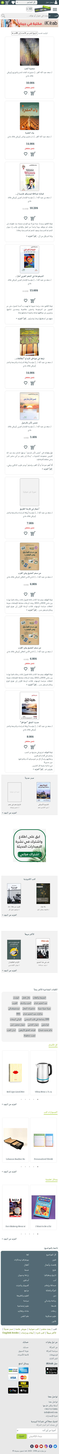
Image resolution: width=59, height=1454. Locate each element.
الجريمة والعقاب (39, 998)
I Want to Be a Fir (43, 1226)
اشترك (21, 1436)
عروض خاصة (21, 1329)
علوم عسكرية (50, 1316)
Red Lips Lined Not (15, 1092)
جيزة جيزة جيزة (44, 1009)
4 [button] (25, 1099)
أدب (54, 1280)
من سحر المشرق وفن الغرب (29, 573)
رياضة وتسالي (50, 1301)
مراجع (26, 1291)
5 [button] (21, 1099)
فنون (54, 1260)
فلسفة (53, 1306)
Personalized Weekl (43, 1159)
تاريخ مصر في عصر (14, 804)
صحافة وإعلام (50, 1285)
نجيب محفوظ (29, 1036)
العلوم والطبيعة (23, 1296)
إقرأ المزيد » (31, 236)
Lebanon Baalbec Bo (15, 1159)
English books (10, 1333)
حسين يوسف (14, 807)
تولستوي (45, 1025)
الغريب (14, 1003)
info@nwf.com (51, 1412)
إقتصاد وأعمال (50, 1265)
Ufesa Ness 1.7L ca (43, 1092)
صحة (26, 1270)
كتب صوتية (34, 1329)
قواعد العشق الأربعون (27, 1030)
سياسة (26, 1301)
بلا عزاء (43, 906)
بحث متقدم (46, 1329)
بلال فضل (26, 998)
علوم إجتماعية (23, 1306)
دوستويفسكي (14, 1009)
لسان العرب (11, 1030)
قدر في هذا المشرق (43, 962)
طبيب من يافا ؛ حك (14, 906)
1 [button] (37, 1099)
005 (18, 1014)
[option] (43, 1072)
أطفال (26, 1265)
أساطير (26, 1280)
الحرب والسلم (25, 1003)
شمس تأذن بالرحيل (29, 423)
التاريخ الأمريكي (43, 804)
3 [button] (29, 1099)
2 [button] (33, 1099)
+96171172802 (51, 1409)
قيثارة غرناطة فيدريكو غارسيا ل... (29, 194)
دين (54, 1296)
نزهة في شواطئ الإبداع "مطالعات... (29, 359)
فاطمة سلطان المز (42, 909)
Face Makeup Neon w (15, 1226)
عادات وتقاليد (23, 1311)
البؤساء (16, 998)
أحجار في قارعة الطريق (29, 509)
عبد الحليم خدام (40, 1003)
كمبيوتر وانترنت (22, 1285)
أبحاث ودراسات (27, 1333)
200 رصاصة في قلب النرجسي (36, 1019)
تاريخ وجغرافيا (50, 1275)
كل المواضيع (51, 1255)
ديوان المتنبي (33, 1025)
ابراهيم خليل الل (13, 909)
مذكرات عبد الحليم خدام (33, 1014)
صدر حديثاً (8, 1329)
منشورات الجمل (29, 1009)
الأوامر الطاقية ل (14, 962)
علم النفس (25, 1316)
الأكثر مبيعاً (51, 1333)
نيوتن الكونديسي (13, 965)
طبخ (54, 1270)
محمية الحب (29, 69)
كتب (55, 1329)
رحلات (53, 1311)
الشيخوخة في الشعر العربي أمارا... (29, 276)
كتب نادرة (40, 1333)
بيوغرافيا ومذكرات (21, 1260)
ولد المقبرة (29, 133)
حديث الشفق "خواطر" (29, 722)
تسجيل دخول (50, 2)
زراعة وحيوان (23, 1275)
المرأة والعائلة (51, 1291)
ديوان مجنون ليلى (17, 1025)
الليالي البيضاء (15, 1019)
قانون (54, 1321)
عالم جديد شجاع (45, 1030)
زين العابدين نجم (43, 807)
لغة (27, 1255)
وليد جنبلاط (42, 965)
